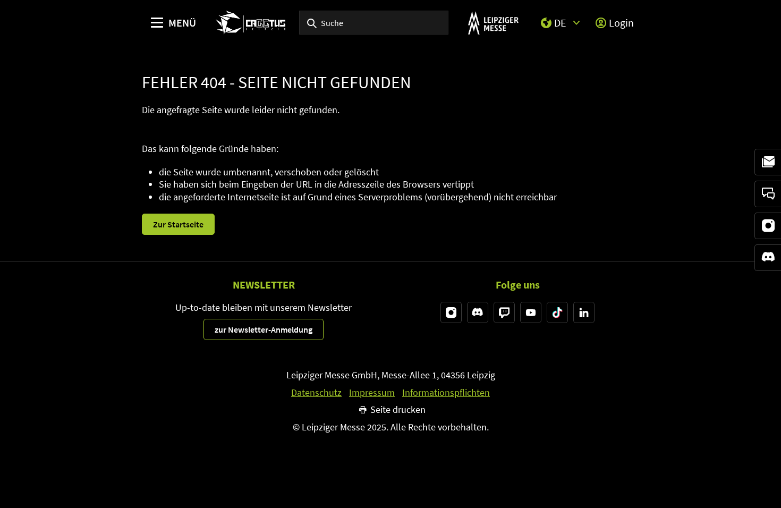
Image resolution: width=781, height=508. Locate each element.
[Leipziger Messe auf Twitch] (504, 312)
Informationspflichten (446, 393)
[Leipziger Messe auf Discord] (477, 312)
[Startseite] (250, 23)
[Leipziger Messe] (493, 23)
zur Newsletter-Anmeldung (263, 329)
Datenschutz (316, 393)
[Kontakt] (767, 194)
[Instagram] (767, 226)
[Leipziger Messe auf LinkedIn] (584, 312)
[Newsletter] (767, 162)
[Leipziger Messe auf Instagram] (451, 312)
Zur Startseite (178, 224)
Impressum (372, 393)
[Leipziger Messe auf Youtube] (530, 312)
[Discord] (767, 257)
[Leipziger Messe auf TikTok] (557, 312)
